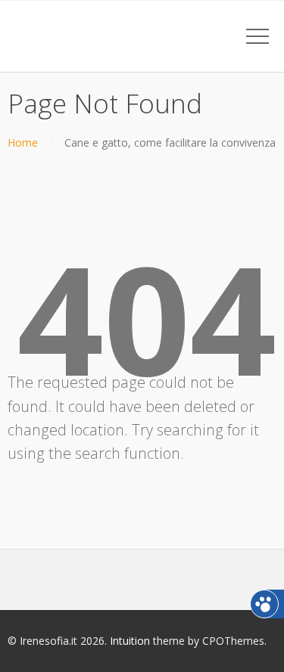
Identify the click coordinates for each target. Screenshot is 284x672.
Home (23, 142)
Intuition (130, 640)
